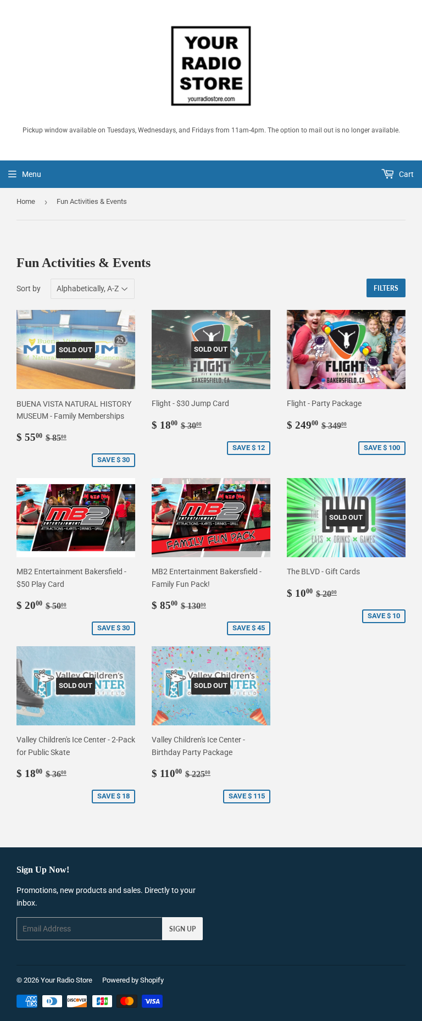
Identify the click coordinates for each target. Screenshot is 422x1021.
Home (25, 201)
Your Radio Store (66, 980)
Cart (405, 174)
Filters (386, 288)
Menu (31, 174)
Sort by (28, 288)
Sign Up (182, 929)
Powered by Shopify (133, 980)
